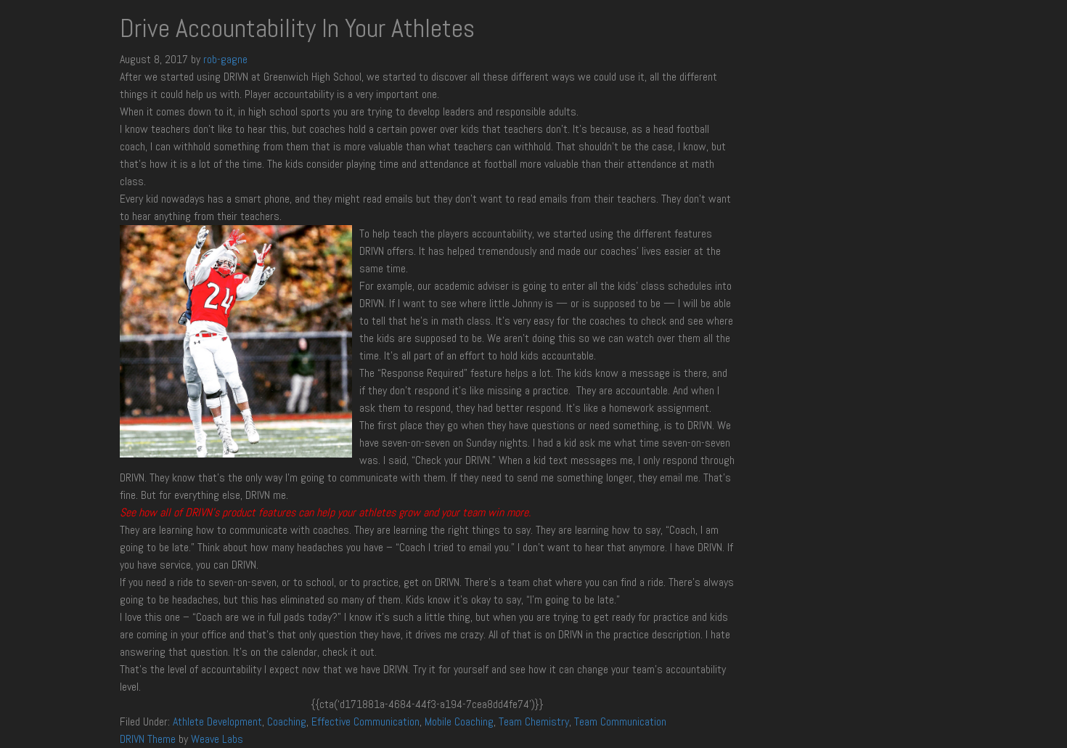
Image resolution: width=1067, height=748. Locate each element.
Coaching (286, 721)
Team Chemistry (534, 721)
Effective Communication (365, 721)
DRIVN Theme (148, 739)
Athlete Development (217, 721)
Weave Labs (217, 739)
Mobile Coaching (459, 721)
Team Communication (620, 721)
